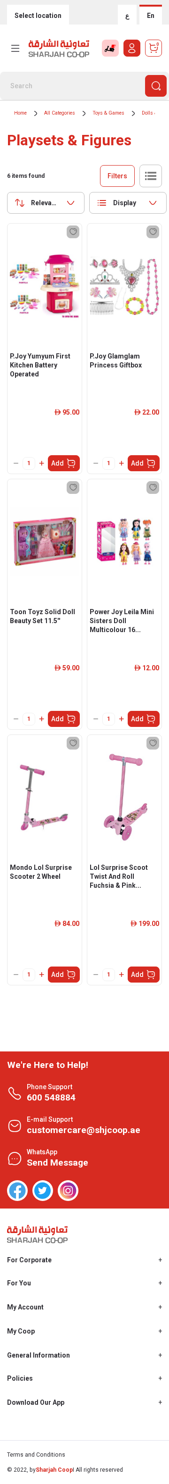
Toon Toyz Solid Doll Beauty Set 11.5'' (42, 616)
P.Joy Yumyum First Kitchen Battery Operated (40, 365)
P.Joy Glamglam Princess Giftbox (116, 360)
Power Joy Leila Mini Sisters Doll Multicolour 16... (122, 621)
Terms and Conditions (36, 1454)
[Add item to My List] (73, 231)
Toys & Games (108, 113)
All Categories (59, 113)
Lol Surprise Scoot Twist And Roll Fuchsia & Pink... (119, 876)
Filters (117, 176)
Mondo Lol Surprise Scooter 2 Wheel (41, 872)
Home (20, 113)
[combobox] (45, 203)
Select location (38, 15)
